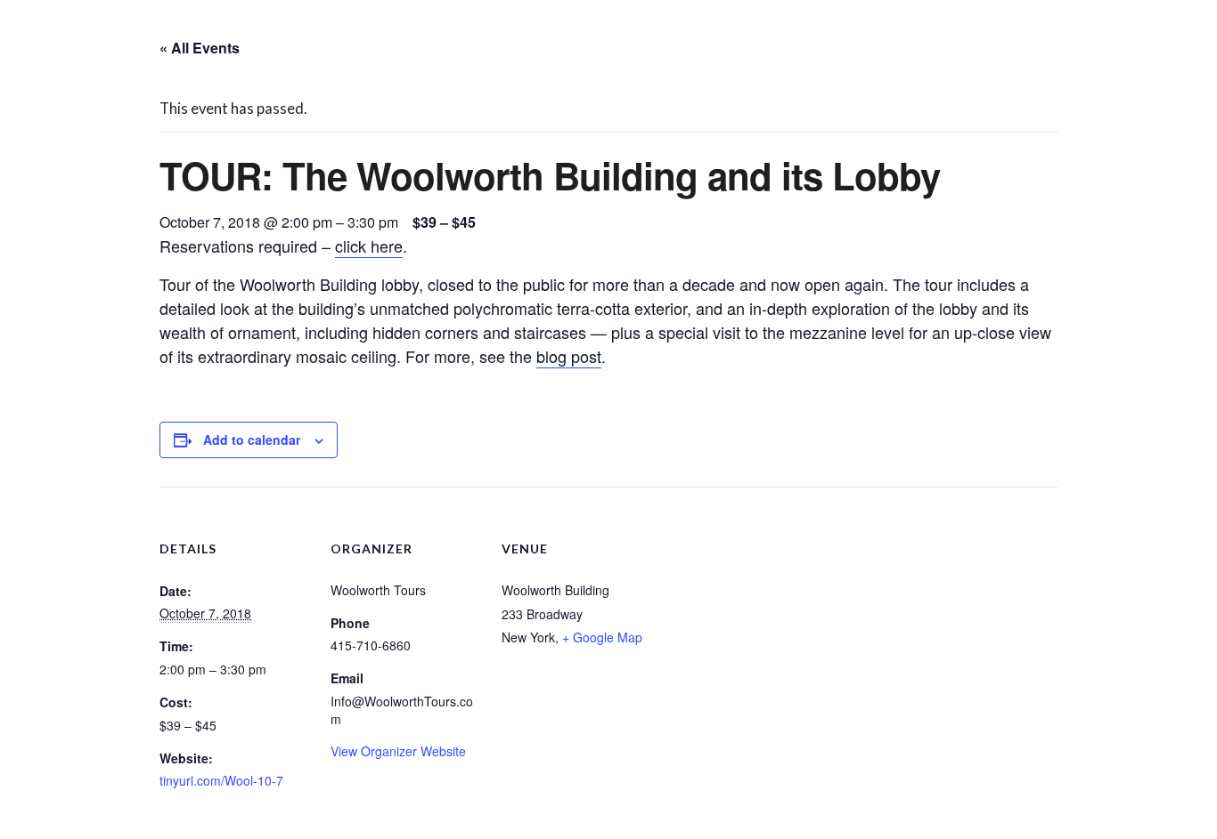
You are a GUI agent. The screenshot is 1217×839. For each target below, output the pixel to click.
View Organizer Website (398, 751)
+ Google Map (602, 637)
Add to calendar (251, 439)
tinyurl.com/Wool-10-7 (221, 780)
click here (369, 245)
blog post (568, 355)
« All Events (199, 47)
